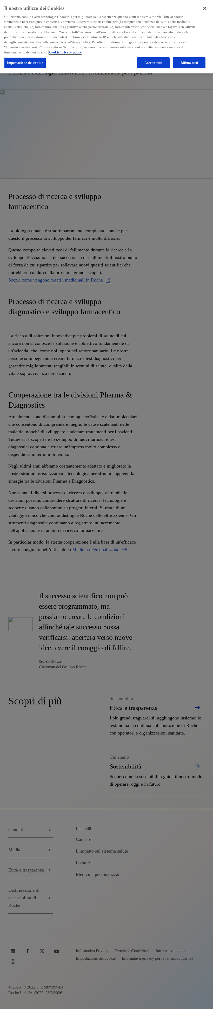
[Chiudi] (204, 8)
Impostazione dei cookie (25, 63)
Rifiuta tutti (189, 63)
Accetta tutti (153, 63)
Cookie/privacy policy (65, 52)
